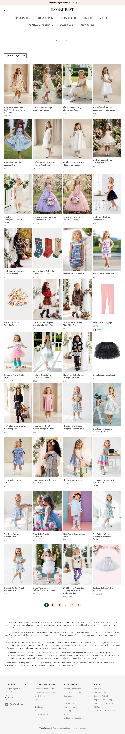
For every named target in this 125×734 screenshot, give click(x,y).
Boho (37, 711)
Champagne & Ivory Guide (45, 692)
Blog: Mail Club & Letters (103, 703)
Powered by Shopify (78, 728)
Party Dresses (26, 632)
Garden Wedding (41, 714)
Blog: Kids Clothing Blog (103, 700)
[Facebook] (6, 704)
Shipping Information (72, 689)
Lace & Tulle (39, 700)
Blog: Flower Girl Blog (102, 692)
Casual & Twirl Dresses (101, 632)
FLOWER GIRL (69, 18)
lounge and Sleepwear (94, 635)
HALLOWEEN (22, 18)
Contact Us (68, 714)
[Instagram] (14, 704)
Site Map (67, 711)
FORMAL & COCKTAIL (40, 25)
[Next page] (78, 605)
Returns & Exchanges (72, 692)
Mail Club (66, 25)
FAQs (66, 700)
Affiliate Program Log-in (73, 718)
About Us (97, 689)
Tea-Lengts (39, 707)
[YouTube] (22, 704)
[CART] (121, 9)
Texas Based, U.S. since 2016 (104, 711)
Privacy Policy (69, 703)
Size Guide (68, 696)
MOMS (103, 18)
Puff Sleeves (39, 703)
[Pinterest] (10, 704)
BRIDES (88, 18)
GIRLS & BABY (45, 18)
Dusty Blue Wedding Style (45, 689)
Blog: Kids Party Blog (101, 696)
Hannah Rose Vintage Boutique (58, 728)
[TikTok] (18, 704)
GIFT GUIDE (87, 25)
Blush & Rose (40, 696)
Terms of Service (70, 707)
